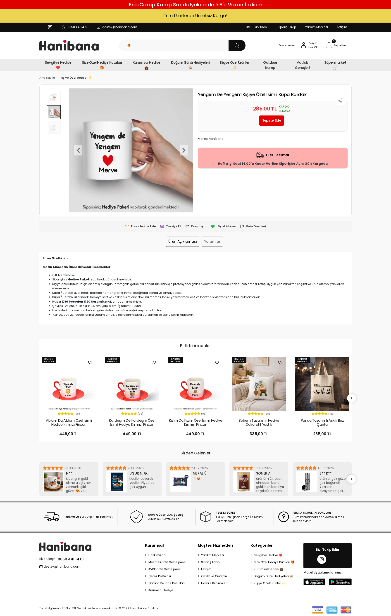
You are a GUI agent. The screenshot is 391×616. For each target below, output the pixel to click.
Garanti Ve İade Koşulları (166, 583)
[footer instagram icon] (321, 559)
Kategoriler (261, 545)
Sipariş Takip (287, 27)
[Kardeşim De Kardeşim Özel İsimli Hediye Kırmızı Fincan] (132, 384)
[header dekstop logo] (69, 45)
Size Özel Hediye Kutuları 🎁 (102, 65)
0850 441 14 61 (71, 559)
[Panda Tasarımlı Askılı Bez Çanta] (322, 384)
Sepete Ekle (271, 120)
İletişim (342, 27)
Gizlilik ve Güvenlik (214, 576)
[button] (336, 45)
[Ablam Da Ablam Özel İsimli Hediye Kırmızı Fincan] (69, 384)
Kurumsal (154, 545)
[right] (352, 398)
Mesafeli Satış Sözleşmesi (167, 562)
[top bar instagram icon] (50, 27)
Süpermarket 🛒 (335, 65)
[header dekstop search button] (237, 45)
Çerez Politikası (159, 576)
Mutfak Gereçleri (302, 65)
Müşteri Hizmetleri (215, 545)
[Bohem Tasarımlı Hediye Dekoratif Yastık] (259, 384)
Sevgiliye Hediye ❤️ (58, 65)
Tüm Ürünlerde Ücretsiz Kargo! (195, 16)
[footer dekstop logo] (65, 546)
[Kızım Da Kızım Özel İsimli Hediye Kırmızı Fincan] (195, 384)
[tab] (182, 242)
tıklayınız (305, 521)
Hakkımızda (157, 555)
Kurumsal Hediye (160, 590)
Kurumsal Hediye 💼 (146, 65)
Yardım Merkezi (316, 27)
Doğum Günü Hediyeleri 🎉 (190, 65)
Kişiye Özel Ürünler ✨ (234, 65)
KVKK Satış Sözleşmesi (164, 569)
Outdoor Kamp (270, 65)
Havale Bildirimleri (214, 583)
